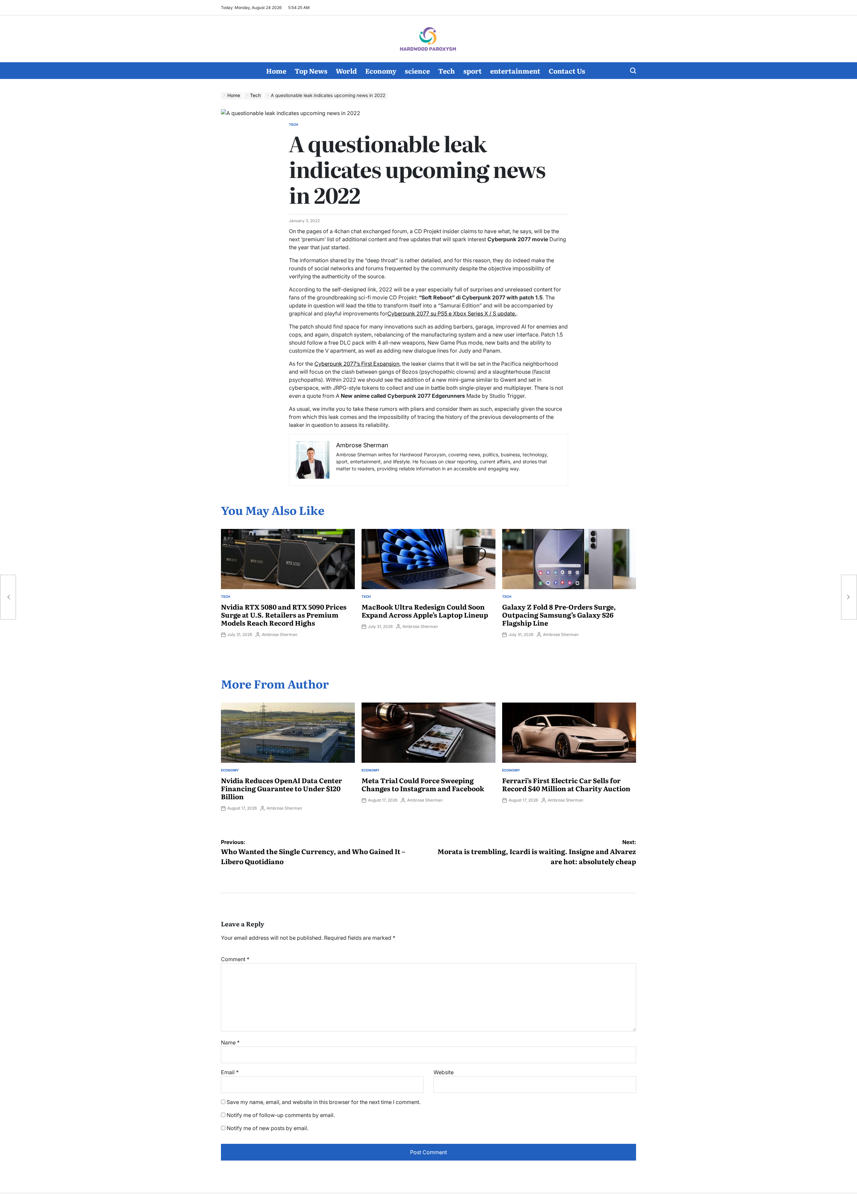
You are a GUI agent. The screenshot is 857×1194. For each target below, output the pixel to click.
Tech (446, 71)
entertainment (515, 71)
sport (472, 71)
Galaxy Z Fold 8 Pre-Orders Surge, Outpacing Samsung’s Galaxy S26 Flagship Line (559, 615)
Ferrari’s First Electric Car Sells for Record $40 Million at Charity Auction (566, 784)
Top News (311, 71)
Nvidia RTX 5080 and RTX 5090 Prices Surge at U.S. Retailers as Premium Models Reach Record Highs (283, 615)
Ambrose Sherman (279, 634)
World (346, 71)
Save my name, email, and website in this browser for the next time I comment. (323, 1102)
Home (276, 71)
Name (230, 1042)
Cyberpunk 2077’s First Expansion (356, 363)
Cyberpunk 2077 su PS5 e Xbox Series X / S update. (451, 313)
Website (444, 1072)
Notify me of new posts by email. (267, 1128)
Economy (380, 71)
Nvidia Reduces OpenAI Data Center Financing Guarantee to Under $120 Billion (281, 788)
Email (230, 1072)
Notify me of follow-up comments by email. (281, 1115)
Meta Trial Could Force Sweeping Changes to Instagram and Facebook (423, 784)
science (417, 71)
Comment (235, 959)
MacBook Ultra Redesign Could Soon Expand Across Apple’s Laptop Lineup (425, 611)
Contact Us (567, 71)
